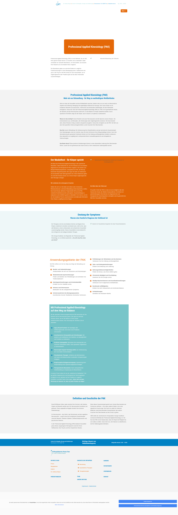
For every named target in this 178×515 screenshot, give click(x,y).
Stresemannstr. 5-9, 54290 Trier (100, 3)
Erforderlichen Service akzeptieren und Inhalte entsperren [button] (148, 505)
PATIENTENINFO (108, 466)
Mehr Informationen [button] (59, 504)
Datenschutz (92, 486)
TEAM (78, 476)
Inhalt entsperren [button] (148, 501)
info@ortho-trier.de (111, 3)
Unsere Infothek (82, 479)
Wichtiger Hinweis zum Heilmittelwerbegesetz (89, 442)
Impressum (85, 486)
